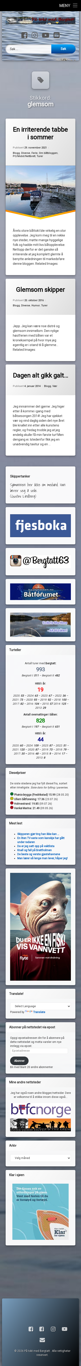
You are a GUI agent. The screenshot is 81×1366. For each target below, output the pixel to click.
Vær (54, 386)
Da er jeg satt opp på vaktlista (35, 846)
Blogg (16, 152)
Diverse (25, 152)
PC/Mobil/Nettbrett (24, 156)
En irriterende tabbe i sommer (40, 133)
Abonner (19, 1060)
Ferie (35, 152)
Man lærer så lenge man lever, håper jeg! (42, 858)
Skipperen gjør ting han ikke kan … (38, 834)
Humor (36, 305)
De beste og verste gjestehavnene (38, 854)
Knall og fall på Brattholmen (34, 850)
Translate (39, 1012)
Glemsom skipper (40, 289)
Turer (40, 156)
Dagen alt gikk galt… (40, 375)
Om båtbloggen (48, 152)
